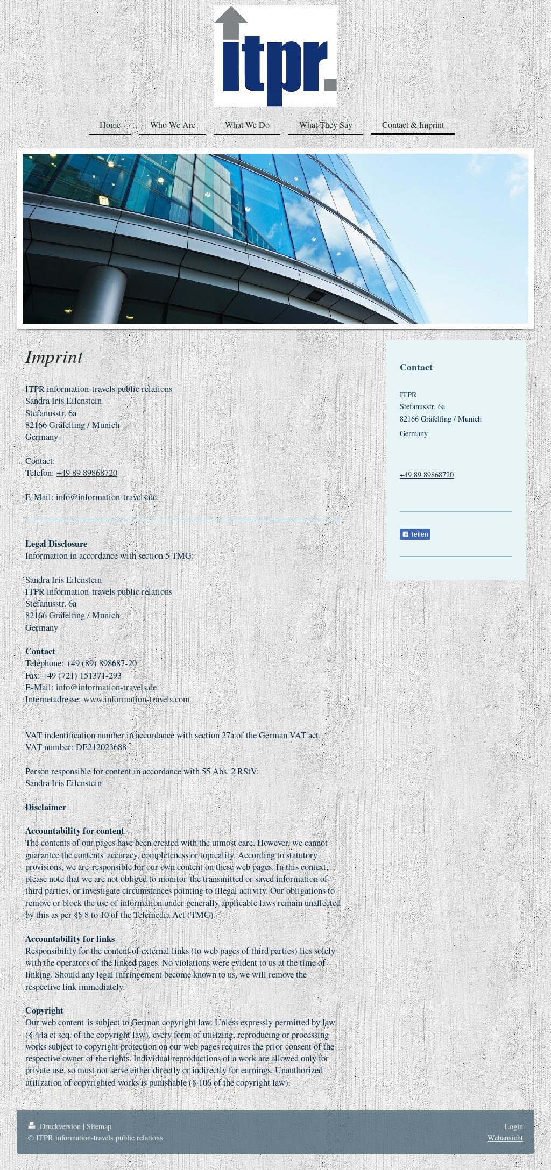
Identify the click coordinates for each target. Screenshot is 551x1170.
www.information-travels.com (136, 699)
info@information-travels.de (106, 687)
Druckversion (60, 1126)
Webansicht (505, 1137)
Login (514, 1126)
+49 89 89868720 (86, 473)
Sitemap (99, 1126)
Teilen (418, 534)
